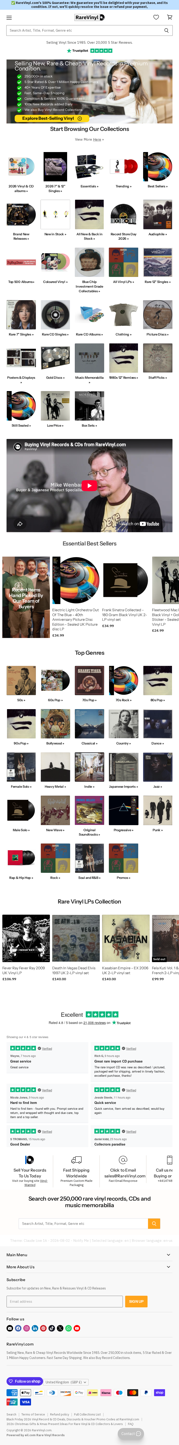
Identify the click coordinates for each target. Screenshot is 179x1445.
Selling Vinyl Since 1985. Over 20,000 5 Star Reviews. (89, 42)
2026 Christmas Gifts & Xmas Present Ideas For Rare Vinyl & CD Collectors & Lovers (65, 1424)
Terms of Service (33, 1414)
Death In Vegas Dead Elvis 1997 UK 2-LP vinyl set (73, 970)
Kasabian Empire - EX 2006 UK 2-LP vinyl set (125, 970)
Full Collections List (87, 1414)
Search (11, 1414)
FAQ (131, 1424)
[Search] (166, 30)
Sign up (136, 1301)
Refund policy (59, 1414)
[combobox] (83, 30)
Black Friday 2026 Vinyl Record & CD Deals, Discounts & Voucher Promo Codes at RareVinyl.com (73, 1419)
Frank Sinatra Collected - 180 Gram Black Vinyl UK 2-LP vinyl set (124, 615)
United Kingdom (64, 1382)
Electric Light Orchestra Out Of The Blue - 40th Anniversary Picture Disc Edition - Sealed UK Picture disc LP (75, 619)
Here (97, 139)
